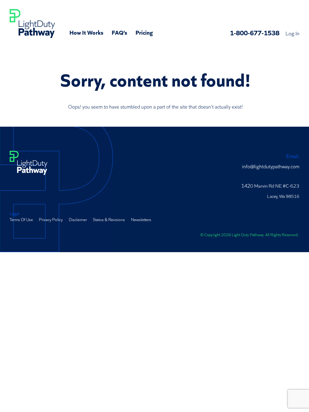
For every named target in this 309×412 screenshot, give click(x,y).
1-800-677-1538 (254, 32)
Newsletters (141, 219)
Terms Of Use (21, 219)
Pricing (144, 32)
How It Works (86, 32)
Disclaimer (78, 219)
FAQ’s (119, 32)
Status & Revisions (109, 219)
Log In (292, 33)
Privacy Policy (51, 219)
